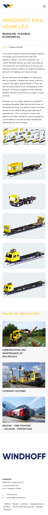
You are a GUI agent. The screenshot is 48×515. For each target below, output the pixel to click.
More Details (24, 332)
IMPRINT (7, 504)
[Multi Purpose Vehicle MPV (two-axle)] (24, 256)
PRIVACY (16, 504)
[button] (44, 6)
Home (4, 47)
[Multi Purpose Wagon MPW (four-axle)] (24, 226)
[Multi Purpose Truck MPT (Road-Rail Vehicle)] (24, 196)
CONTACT (24, 504)
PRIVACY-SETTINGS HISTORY (24, 507)
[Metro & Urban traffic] (24, 167)
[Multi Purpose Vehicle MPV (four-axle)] (24, 285)
